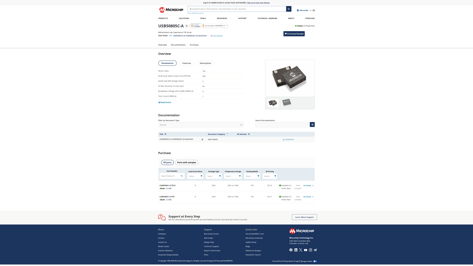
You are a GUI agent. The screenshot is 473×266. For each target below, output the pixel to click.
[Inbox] (314, 10)
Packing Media (252, 171)
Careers (161, 238)
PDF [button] (170, 35)
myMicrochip (251, 242)
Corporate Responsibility (168, 255)
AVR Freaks (208, 238)
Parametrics (167, 63)
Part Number (172, 171)
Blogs (248, 246)
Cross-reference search (195, 13)
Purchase (194, 44)
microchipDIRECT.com (255, 234)
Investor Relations (165, 250)
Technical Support (211, 246)
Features (186, 63)
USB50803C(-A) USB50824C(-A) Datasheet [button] (190, 35)
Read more (165, 102)
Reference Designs (253, 250)
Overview (162, 44)
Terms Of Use (277, 261)
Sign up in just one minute (258, 2)
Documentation (178, 44)
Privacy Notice (288, 261)
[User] (304, 10)
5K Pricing (270, 171)
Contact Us (162, 242)
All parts (167, 162)
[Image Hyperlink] (171, 12)
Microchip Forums (211, 234)
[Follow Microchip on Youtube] (305, 250)
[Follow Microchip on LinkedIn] (295, 250)
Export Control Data (212, 250)
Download (289, 139)
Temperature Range (233, 171)
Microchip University (254, 238)
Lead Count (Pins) (195, 171)
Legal (297, 261)
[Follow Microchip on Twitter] (300, 250)
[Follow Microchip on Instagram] (310, 250)
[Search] (288, 9)
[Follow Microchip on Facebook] (290, 250)
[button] (218, 34)
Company (162, 234)
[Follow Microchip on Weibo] (315, 250)
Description (205, 63)
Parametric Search (253, 255)
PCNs (206, 255)
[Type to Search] (312, 124)
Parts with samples (186, 162)
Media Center (163, 246)
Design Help (209, 242)
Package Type (213, 171)
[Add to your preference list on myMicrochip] (187, 26)
